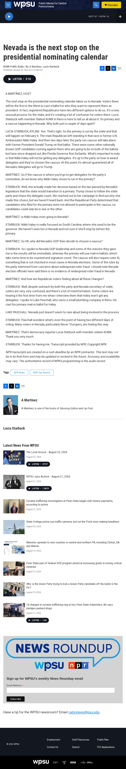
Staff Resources (80, 740)
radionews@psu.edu (84, 712)
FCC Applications (106, 747)
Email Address (15, 685)
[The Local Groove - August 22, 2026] (14, 457)
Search (76, 747)
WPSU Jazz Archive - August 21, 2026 (48, 476)
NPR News (19, 372)
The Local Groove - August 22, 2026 (46, 452)
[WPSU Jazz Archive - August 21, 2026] (14, 482)
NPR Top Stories (41, 372)
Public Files (103, 740)
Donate (113, 5)
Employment (53, 740)
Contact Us (52, 747)
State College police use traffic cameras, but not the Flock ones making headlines (72, 521)
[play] (9, 16)
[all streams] (121, 16)
